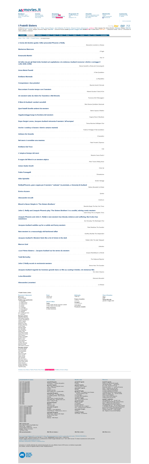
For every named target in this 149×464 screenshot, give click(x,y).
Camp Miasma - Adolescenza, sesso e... (57, 410)
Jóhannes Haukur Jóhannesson (79, 28)
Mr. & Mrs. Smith (106, 385)
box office (46, 436)
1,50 (115, 387)
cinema (24, 436)
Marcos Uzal (23, 244)
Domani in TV (72, 17)
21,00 (116, 393)
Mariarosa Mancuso (26, 49)
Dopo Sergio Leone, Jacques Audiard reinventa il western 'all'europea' (46, 121)
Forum (48, 35)
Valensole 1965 (51, 405)
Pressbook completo (80, 306)
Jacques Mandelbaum (23, 319)
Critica (31, 35)
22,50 (111, 401)
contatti (25, 440)
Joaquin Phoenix (49, 28)
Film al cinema (39, 15)
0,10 (113, 385)
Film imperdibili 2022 (24, 385)
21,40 (115, 400)
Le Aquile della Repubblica (81, 396)
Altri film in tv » (106, 432)
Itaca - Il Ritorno (106, 403)
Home (19, 38)
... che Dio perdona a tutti (81, 393)
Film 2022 (21, 396)
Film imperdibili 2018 (24, 391)
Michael (77, 389)
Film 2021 (21, 397)
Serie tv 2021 (22, 419)
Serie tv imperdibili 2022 (25, 410)
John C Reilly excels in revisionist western (35, 263)
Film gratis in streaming (58, 16)
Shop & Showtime (107, 295)
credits (21, 440)
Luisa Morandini (24, 276)
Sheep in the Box (51, 390)
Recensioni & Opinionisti (25, 295)
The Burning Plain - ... (107, 384)
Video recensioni (107, 16)
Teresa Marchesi (22, 340)
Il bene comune (78, 402)
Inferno (104, 395)
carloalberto (24, 310)
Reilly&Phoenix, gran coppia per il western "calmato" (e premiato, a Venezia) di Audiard (52, 185)
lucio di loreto (24, 309)
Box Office (88, 17)
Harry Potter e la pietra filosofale (55, 398)
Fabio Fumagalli (24, 172)
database (29, 436)
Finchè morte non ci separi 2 (82, 406)
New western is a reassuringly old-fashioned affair (38, 231)
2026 (24, 16)
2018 (51, 29)
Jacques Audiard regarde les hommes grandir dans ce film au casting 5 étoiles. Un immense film (56, 270)
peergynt (23, 314)
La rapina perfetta (106, 391)
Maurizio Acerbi (22, 344)
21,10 (113, 388)
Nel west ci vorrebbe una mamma (31, 140)
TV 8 (115, 385)
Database (21, 14)
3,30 (115, 408)
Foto (89, 35)
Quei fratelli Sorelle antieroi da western (33, 108)
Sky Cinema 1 (117, 404)
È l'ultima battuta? (79, 404)
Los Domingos (78, 395)
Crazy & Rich (105, 396)
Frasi (95, 35)
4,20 (111, 389)
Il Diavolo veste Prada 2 (81, 386)
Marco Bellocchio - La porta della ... (56, 391)
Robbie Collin (21, 331)
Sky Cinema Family (116, 392)
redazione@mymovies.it (34, 440)
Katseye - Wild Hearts (52, 417)
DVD (104, 298)
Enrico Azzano (24, 191)
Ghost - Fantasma (106, 388)
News (67, 35)
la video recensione (51, 309)
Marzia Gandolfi (22, 298)
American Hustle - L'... (108, 387)
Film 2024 (21, 393)
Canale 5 (114, 396)
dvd (40, 436)
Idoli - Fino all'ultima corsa (81, 399)
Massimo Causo (22, 359)
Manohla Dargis (22, 327)
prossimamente (54, 436)
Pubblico (39, 35)
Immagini (77, 302)
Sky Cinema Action (118, 401)
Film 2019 (21, 400)
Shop (66, 369)
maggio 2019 (78, 29)
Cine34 (116, 383)
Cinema (37, 14)
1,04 (115, 409)
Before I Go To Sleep (107, 408)
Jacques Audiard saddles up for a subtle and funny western (41, 225)
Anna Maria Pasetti (25, 70)
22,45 (111, 407)
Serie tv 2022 (22, 417)
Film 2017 (21, 402)
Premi (19, 17)
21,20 (113, 391)
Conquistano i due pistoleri (29, 83)
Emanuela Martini (25, 56)
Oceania (49, 408)
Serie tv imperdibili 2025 (92, 15)
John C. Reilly (40, 28)
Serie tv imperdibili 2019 (25, 413)
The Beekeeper (106, 404)
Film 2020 (21, 398)
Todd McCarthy (24, 257)
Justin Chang (21, 326)
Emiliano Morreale (25, 77)
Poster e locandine (79, 299)
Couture (49, 397)
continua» (91, 28)
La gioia (77, 383)
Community (123, 14)
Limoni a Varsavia (51, 387)
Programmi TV (74, 14)
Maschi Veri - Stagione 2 (25, 426)
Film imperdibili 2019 (24, 389)
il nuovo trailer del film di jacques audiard (56, 304)
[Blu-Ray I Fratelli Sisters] (128, 26)
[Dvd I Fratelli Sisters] (122, 26)
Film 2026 (21, 15)
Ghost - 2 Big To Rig (52, 401)
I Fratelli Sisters (35, 38)
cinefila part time (25, 312)
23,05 (112, 383)
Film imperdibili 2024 (24, 383)
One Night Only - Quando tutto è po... (56, 399)
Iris (118, 384)
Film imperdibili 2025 (91, 16)
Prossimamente (39, 16)
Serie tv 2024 (22, 415)
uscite (37, 436)
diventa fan (107, 17)
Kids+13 (128, 28)
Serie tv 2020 (22, 420)
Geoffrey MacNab (22, 343)
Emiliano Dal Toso (25, 147)
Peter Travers (21, 355)
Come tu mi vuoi (106, 383)
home (20, 436)
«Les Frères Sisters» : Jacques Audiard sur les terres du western (43, 251)
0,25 (115, 410)
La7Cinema (119, 387)
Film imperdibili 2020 (24, 388)
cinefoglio (23, 307)
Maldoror (49, 404)
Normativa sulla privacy (25, 441)
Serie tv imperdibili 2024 (25, 407)
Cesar (48, 297)
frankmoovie (24, 303)
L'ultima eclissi (106, 397)
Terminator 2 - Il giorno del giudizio (55, 383)
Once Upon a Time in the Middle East (28, 425)
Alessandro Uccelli (25, 198)
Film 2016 (21, 404)
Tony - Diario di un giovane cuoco (55, 386)
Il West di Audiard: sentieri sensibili (32, 102)
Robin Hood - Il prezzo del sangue (55, 413)
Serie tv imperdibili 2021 (25, 411)
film (24, 38)
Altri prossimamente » (25, 432)
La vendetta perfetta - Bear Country (56, 395)
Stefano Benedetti (22, 364)
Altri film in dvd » (79, 432)
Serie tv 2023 (22, 416)
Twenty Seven (120, 405)
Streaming (55, 14)
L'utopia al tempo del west (28, 153)
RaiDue (111, 395)
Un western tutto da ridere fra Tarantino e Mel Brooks (39, 96)
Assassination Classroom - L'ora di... (28, 427)
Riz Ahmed (67, 28)
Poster (82, 35)
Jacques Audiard (28, 28)
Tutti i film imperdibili (24, 382)
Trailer (104, 15)
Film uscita (38, 17)
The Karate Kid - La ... (108, 400)
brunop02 (23, 301)
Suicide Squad (106, 401)
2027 (26, 15)
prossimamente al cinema (26, 379)
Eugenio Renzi (22, 337)
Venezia (48, 296)
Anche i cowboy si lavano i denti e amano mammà (38, 128)
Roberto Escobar (22, 323)
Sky (70, 16)
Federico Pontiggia (23, 336)
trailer (73, 436)
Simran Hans (21, 341)
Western (117, 28)
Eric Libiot (20, 352)
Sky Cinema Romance (118, 407)
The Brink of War (23, 430)
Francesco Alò (21, 322)
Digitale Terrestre (73, 15)
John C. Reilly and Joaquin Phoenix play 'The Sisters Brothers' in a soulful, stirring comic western (57, 210)
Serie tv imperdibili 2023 (25, 408)
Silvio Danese (21, 335)
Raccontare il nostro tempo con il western (34, 89)
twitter (122, 16)
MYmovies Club (123, 15)
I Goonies (104, 392)
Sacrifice (49, 416)
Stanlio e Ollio (105, 389)
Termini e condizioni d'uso (38, 441)
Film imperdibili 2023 (24, 384)
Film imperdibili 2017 (24, 392)
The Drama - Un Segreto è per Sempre (84, 392)
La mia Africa (105, 407)
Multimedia (106, 14)
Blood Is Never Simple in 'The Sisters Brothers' (36, 204)
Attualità (88, 14)
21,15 (111, 397)
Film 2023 (21, 395)
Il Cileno (49, 388)
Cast (54, 35)
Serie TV (20, 16)
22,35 (109, 392)
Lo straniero (78, 403)
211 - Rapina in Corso (107, 410)
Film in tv (105, 379)
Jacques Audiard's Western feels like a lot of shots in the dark (42, 238)
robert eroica (24, 302)
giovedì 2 (71, 29)
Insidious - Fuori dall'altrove (54, 409)
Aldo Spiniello (23, 179)
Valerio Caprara (22, 321)
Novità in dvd (78, 379)
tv (42, 436)
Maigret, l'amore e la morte (26, 429)
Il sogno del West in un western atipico (33, 159)
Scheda (22, 35)
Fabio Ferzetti (21, 356)
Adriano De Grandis (26, 134)
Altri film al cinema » (52, 432)
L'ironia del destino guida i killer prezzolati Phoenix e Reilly (41, 43)
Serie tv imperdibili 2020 (25, 412)
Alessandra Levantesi (27, 282)
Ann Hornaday (21, 328)
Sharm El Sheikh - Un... (108, 393)
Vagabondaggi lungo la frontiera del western (35, 115)
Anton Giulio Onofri (26, 166)
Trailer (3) (76, 296)
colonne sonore (62, 436)
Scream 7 (77, 410)
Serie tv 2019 (22, 421)
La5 (116, 388)
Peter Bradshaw (22, 330)
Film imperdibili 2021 (24, 387)
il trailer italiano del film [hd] (53, 306)
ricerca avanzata (126, 21)
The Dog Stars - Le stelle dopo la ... (56, 394)
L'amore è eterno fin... (107, 409)
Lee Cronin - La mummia (81, 413)
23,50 (115, 384)
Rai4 (116, 391)
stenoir (22, 305)
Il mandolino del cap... (107, 405)
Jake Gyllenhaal (59, 28)
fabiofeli (23, 311)
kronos (22, 306)
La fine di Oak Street (52, 415)
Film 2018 (21, 401)
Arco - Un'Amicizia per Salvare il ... (83, 407)
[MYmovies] (31, 11)
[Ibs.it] (113, 26)
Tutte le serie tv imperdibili (26, 406)
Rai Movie (115, 389)
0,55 (111, 396)
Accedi (69, 436)
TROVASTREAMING (80, 436)
